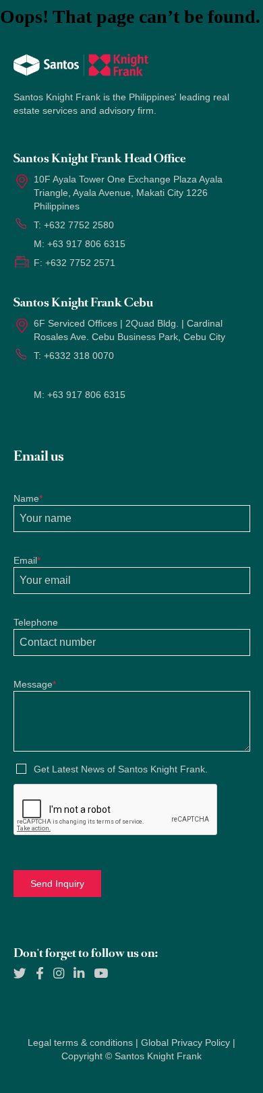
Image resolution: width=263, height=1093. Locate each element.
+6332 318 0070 (79, 355)
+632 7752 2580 (79, 225)
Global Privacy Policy (185, 1042)
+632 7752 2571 (80, 262)
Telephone (35, 622)
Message (34, 684)
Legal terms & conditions (80, 1042)
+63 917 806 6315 (86, 243)
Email (26, 560)
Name (27, 498)
